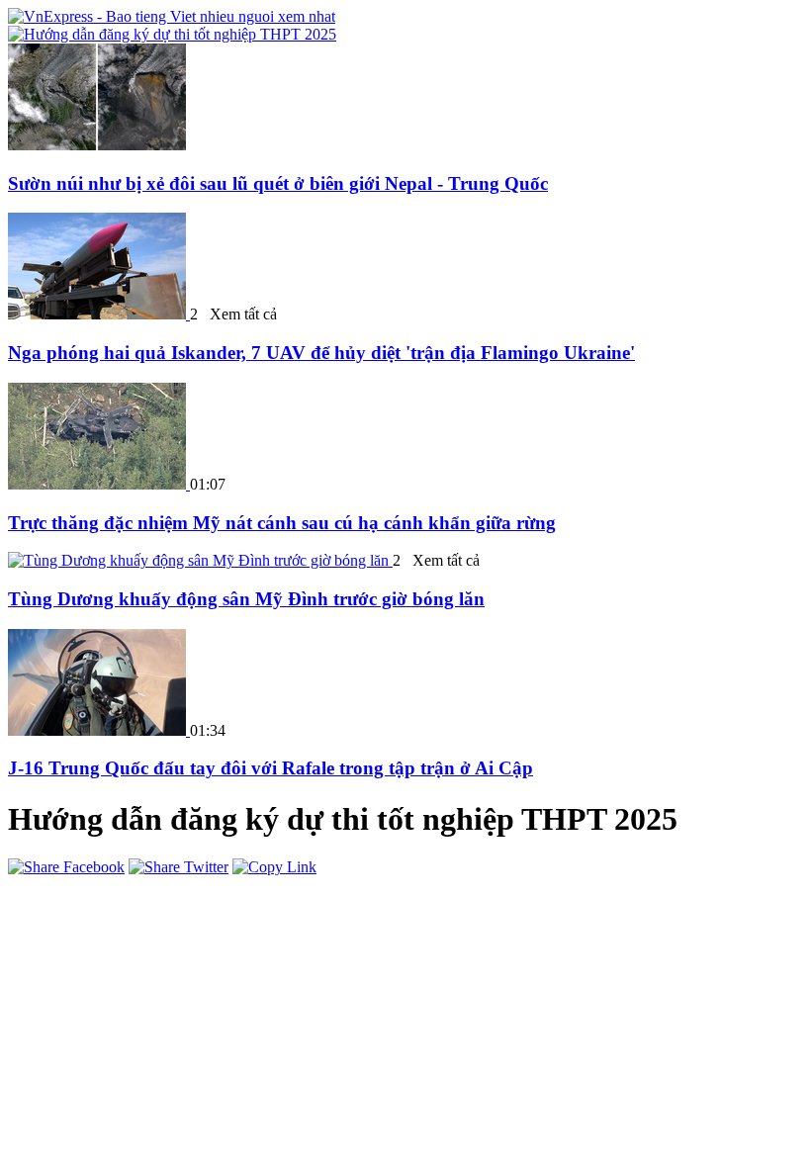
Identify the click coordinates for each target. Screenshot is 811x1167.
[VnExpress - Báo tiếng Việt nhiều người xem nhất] (171, 16)
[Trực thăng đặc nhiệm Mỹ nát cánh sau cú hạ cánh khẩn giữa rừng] (99, 484)
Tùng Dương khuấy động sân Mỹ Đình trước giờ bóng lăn (246, 598)
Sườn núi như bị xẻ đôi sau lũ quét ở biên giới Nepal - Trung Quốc (278, 183)
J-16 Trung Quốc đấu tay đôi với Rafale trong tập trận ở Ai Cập (270, 768)
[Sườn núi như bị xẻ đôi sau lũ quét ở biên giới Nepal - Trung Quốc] (97, 144)
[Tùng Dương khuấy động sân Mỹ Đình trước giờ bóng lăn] (200, 560)
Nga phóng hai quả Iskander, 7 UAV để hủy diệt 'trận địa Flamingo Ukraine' (321, 352)
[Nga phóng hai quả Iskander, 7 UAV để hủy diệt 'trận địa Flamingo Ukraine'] (99, 314)
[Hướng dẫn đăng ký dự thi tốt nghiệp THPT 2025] (172, 34)
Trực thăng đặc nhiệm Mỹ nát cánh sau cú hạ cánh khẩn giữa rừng (282, 522)
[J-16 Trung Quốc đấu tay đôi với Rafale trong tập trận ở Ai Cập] (99, 730)
